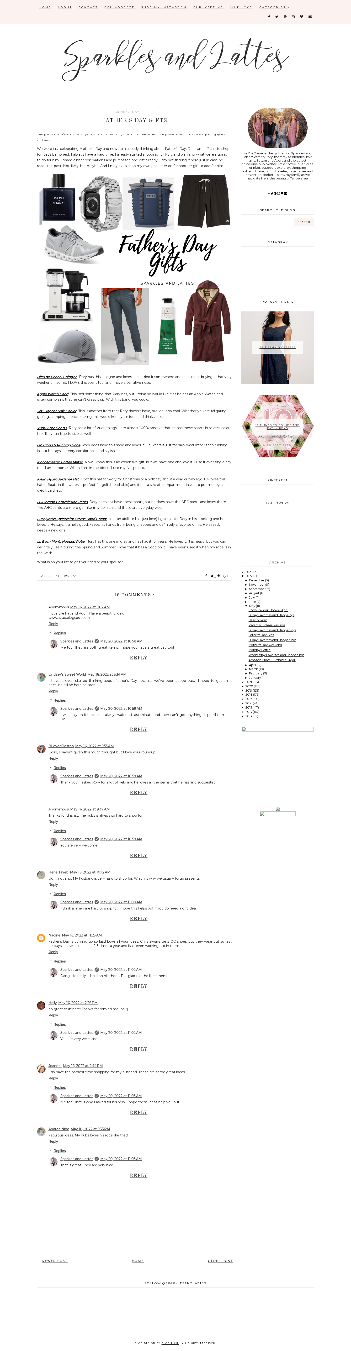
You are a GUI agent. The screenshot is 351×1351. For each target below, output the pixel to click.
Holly (52, 1003)
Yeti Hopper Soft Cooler (56, 411)
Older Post (220, 1260)
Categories (273, 7)
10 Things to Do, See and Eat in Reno (277, 427)
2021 (249, 682)
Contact (88, 7)
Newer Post (55, 1260)
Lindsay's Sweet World (67, 674)
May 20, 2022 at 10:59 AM (121, 708)
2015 (249, 707)
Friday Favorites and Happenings (272, 630)
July (252, 597)
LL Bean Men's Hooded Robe (61, 541)
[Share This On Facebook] (206, 576)
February (256, 673)
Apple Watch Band (52, 394)
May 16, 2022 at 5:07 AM (90, 607)
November (257, 584)
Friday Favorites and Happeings (271, 615)
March (254, 669)
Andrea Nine (58, 1129)
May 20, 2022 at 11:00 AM (121, 902)
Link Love (241, 7)
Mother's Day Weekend (265, 645)
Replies (59, 633)
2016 (249, 703)
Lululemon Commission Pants (62, 502)
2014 (249, 712)
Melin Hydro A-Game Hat (58, 479)
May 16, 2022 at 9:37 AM (90, 809)
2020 (249, 686)
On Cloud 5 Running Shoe (58, 445)
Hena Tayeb (58, 872)
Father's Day (65, 576)
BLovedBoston (61, 746)
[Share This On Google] (226, 576)
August (254, 593)
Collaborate (120, 7)
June (253, 602)
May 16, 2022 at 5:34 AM (107, 674)
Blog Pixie (170, 1343)
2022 (249, 576)
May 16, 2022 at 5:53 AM (94, 746)
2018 (249, 694)
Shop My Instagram (164, 7)
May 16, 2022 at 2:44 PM (83, 1066)
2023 (249, 572)
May (252, 606)
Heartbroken (258, 620)
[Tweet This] (213, 576)
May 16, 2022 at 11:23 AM (82, 935)
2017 (249, 699)
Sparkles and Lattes (76, 641)
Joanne (55, 1066)
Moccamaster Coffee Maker (60, 462)
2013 (249, 716)
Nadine (54, 935)
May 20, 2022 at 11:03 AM (121, 1096)
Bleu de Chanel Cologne (57, 377)
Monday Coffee (260, 650)
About (65, 7)
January (255, 677)
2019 (249, 690)
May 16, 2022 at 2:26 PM (78, 1003)
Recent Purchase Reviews (267, 625)
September (257, 589)
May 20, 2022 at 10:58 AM (121, 641)
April (253, 665)
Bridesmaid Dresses (278, 347)
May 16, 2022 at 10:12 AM (90, 872)
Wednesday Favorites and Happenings (276, 655)
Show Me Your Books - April (268, 610)
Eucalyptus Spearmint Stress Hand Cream (72, 519)
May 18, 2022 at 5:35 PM (90, 1129)
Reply (53, 624)
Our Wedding (208, 7)
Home (45, 7)
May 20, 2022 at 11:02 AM (121, 969)
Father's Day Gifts (261, 635)
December (257, 580)
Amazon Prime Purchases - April (272, 660)
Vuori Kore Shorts (52, 428)
